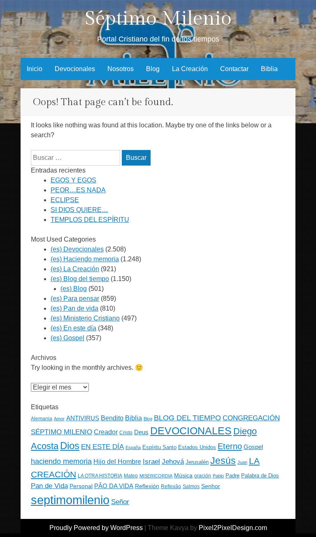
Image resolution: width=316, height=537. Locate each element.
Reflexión (147, 486)
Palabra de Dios (260, 475)
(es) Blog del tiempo (80, 278)
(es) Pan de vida (74, 308)
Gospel (253, 446)
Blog (153, 68)
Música (183, 475)
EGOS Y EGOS (73, 180)
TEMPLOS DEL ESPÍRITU (90, 219)
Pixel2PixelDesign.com (233, 527)
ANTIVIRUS (82, 418)
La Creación (190, 68)
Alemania (41, 418)
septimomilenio (70, 500)
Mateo (131, 476)
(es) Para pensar (75, 298)
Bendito (112, 418)
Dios (69, 445)
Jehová (173, 461)
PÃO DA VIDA (113, 485)
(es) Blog (73, 288)
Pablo (218, 475)
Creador (106, 432)
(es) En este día (73, 328)
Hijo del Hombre (117, 461)
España (133, 447)
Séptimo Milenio (158, 18)
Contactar (234, 68)
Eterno (230, 446)
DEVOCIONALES (191, 430)
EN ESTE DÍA (102, 446)
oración (202, 476)
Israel (151, 461)
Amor (59, 418)
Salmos (191, 486)
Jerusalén (197, 462)
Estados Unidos (197, 447)
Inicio (34, 68)
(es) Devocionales (77, 249)
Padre (232, 475)
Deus (141, 432)
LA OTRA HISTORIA (100, 475)
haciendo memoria (61, 461)
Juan (242, 462)
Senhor (210, 486)
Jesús (223, 460)
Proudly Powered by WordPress (96, 527)
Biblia (269, 68)
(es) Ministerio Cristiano (85, 318)
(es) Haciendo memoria (85, 259)
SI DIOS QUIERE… (79, 209)
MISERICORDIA (155, 475)
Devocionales (75, 68)
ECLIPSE (65, 199)
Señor (120, 502)
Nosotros (120, 68)
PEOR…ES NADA (78, 190)
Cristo (125, 432)
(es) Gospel (67, 337)
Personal (81, 486)
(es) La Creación (75, 268)
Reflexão (171, 486)
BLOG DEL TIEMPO (187, 417)
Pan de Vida (49, 486)
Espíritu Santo (159, 447)
